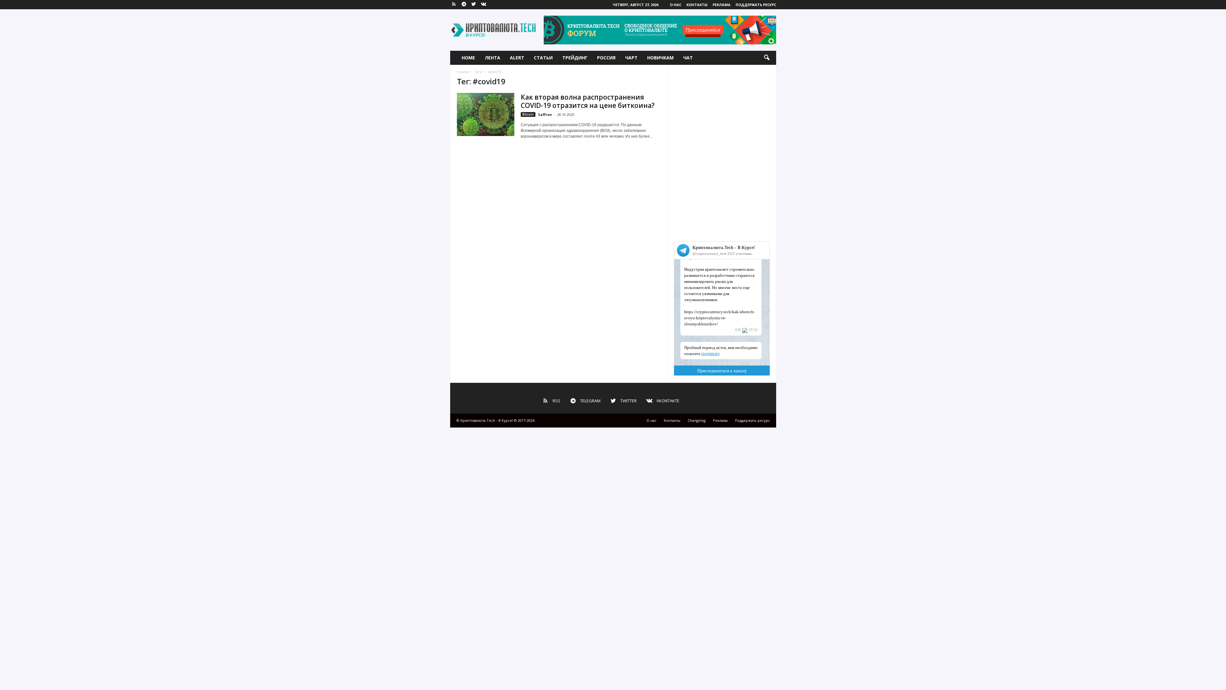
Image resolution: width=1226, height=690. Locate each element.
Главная (463, 72)
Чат (688, 58)
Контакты (697, 4)
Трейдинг (574, 58)
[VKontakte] (484, 4)
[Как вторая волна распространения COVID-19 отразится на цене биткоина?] (485, 114)
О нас (675, 4)
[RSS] (454, 4)
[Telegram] (464, 4)
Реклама (721, 4)
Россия (606, 58)
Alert (517, 58)
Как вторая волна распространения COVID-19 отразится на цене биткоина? (588, 101)
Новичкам (660, 58)
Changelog (697, 420)
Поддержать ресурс (756, 4)
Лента (492, 58)
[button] (767, 58)
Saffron (545, 114)
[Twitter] (474, 4)
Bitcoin (528, 114)
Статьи (543, 58)
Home (468, 58)
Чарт (631, 58)
